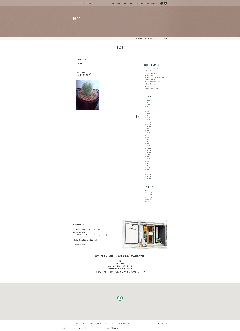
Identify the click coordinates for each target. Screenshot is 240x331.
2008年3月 (147, 167)
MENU (125, 3)
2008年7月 (147, 159)
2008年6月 (147, 161)
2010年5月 (147, 111)
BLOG (142, 3)
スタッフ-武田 (148, 195)
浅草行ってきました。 (153, 71)
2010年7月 (147, 107)
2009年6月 (147, 135)
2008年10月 (148, 152)
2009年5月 (147, 137)
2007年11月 (148, 176)
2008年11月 (148, 150)
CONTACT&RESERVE (151, 3)
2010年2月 (147, 117)
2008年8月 (147, 156)
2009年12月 (148, 122)
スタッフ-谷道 (148, 197)
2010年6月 (147, 109)
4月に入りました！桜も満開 (154, 77)
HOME (113, 3)
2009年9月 (147, 128)
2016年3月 (147, 102)
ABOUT (119, 3)
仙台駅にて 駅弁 (151, 88)
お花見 (149, 75)
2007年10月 (148, 178)
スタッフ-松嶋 (148, 192)
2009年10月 (148, 126)
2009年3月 (147, 141)
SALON (131, 3)
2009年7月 (147, 133)
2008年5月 (147, 163)
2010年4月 (147, 113)
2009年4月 (147, 139)
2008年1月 (147, 172)
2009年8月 (147, 130)
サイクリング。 (151, 73)
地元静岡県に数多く (152, 82)
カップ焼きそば (151, 69)
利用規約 (108, 328)
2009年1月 (147, 146)
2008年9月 (147, 154)
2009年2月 (147, 143)
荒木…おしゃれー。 (152, 84)
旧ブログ (147, 201)
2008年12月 (148, 148)
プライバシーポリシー (99, 328)
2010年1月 (147, 120)
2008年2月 (147, 170)
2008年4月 (147, 165)
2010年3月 (147, 115)
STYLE (136, 3)
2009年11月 (148, 124)
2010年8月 (147, 104)
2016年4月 (147, 100)
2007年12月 (148, 174)
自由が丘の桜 (150, 79)
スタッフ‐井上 (148, 199)
